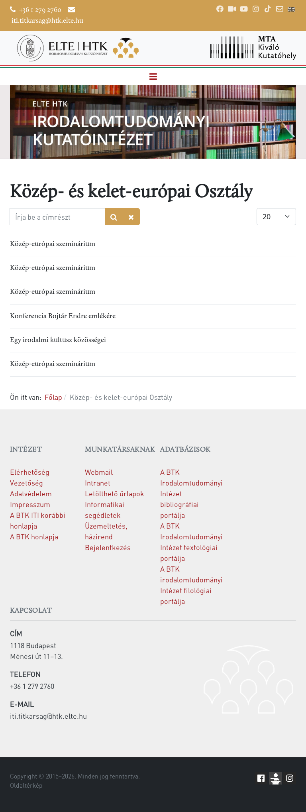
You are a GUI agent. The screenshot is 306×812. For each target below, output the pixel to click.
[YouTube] (244, 9)
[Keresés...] (114, 216)
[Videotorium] (232, 9)
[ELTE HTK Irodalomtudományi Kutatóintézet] (78, 48)
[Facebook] (220, 9)
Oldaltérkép (26, 785)
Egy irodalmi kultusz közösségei (58, 340)
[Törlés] (131, 216)
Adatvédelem (31, 493)
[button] (153, 76)
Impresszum (30, 504)
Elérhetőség (29, 471)
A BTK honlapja (34, 536)
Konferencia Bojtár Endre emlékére (63, 316)
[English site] (291, 10)
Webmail (99, 471)
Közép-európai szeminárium (52, 244)
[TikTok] (268, 9)
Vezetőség (26, 482)
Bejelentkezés (108, 547)
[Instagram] (256, 9)
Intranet (97, 482)
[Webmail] (280, 9)
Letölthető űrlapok (114, 493)
